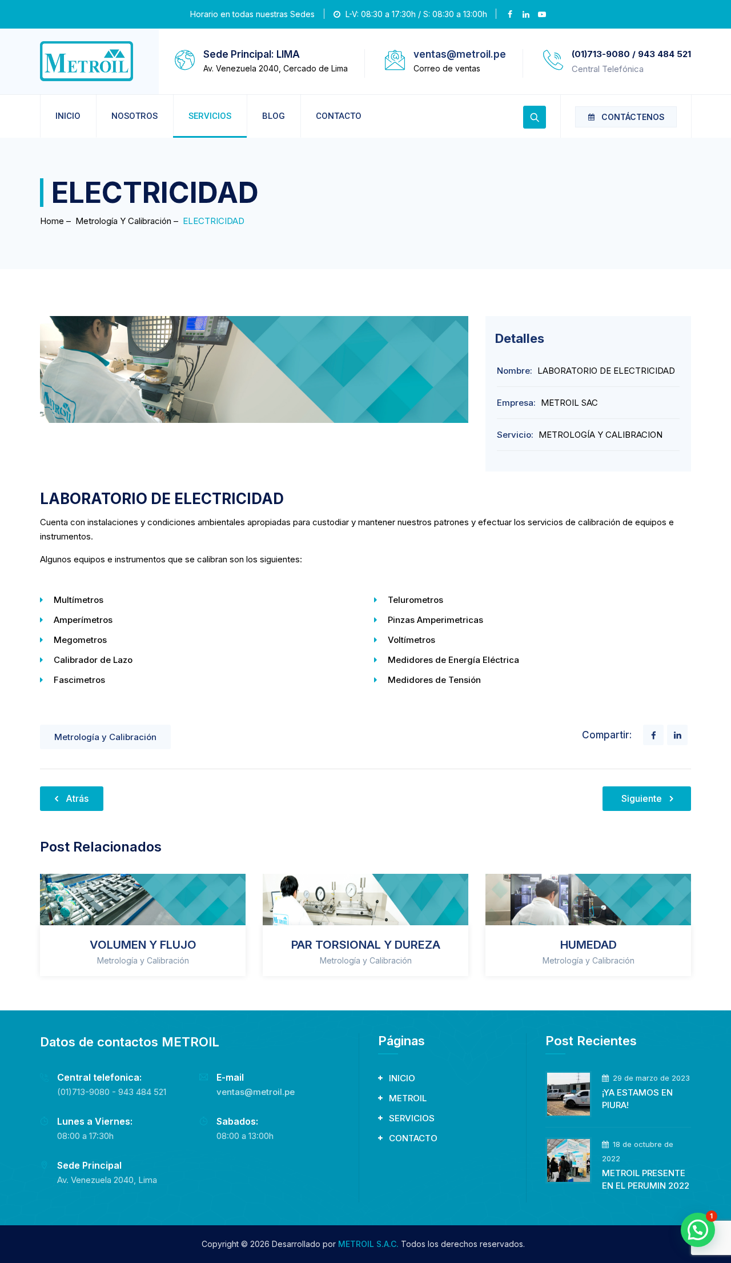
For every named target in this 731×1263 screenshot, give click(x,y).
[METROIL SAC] (86, 61)
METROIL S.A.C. (368, 1244)
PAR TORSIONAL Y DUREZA (365, 945)
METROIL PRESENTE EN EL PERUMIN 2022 (645, 1179)
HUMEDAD (588, 945)
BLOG (273, 116)
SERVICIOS (209, 116)
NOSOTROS (134, 116)
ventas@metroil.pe (459, 54)
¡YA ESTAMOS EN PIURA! (637, 1098)
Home (52, 220)
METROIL (408, 1098)
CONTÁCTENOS (633, 117)
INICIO (68, 116)
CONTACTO (339, 116)
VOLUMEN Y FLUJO (143, 945)
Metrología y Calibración (105, 737)
